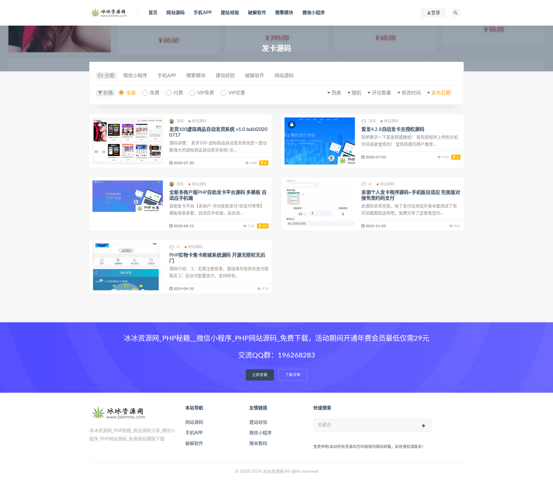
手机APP (203, 13)
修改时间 (411, 93)
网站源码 (175, 13)
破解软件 (257, 13)
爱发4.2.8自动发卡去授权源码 (392, 129)
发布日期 (441, 93)
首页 (152, 13)
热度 (336, 93)
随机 (356, 93)
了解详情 (293, 375)
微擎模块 (284, 13)
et (370, 184)
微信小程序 (313, 13)
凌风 (180, 121)
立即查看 (260, 375)
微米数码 (258, 443)
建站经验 (230, 13)
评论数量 (381, 93)
